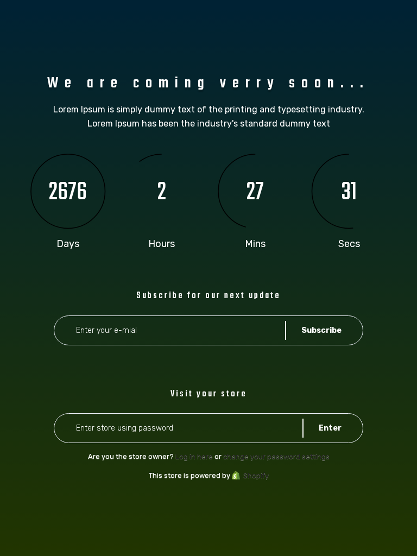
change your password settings (276, 456)
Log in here (194, 456)
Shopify (256, 475)
